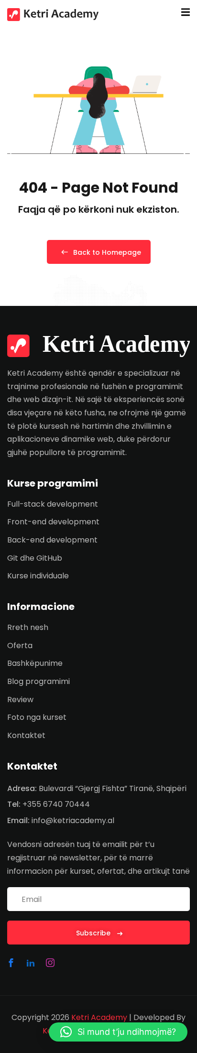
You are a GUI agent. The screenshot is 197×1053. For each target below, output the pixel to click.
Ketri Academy (99, 1017)
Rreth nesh (27, 627)
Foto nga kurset (36, 717)
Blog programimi (38, 681)
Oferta (20, 645)
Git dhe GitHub (34, 558)
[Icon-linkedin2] (30, 962)
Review (20, 699)
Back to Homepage (107, 252)
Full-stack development (52, 504)
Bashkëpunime (35, 663)
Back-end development (52, 539)
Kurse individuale (38, 575)
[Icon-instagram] (50, 962)
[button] (118, 1032)
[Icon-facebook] (11, 962)
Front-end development (53, 521)
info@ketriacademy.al (73, 820)
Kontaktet (26, 735)
